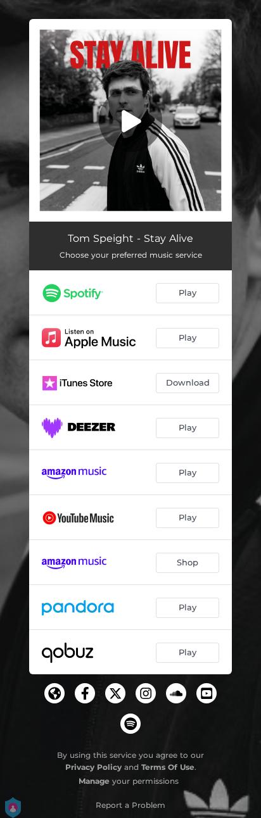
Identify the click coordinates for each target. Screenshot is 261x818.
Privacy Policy (93, 767)
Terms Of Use (167, 767)
